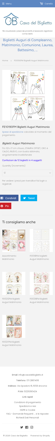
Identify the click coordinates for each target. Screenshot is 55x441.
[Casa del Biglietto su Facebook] (26, 427)
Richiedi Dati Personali (27, 417)
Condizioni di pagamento (27, 402)
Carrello (48, 3)
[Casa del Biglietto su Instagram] (31, 427)
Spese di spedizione (12, 131)
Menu (9, 3)
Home (5, 60)
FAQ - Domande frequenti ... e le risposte (27, 413)
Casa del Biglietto (19, 435)
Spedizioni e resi (27, 406)
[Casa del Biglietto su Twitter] (21, 427)
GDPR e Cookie (27, 410)
